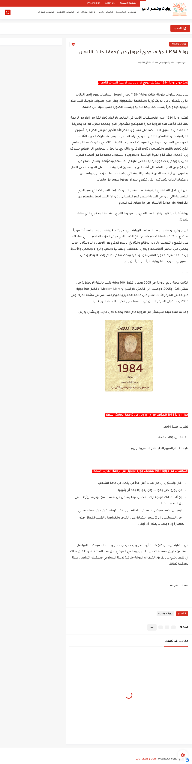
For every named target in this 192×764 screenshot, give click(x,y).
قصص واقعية (65, 12)
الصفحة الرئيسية (128, 3)
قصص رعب (106, 12)
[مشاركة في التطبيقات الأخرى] (152, 627)
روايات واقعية (179, 44)
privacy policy (93, 3)
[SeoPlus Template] (187, 759)
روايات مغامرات (86, 12)
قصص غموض (45, 12)
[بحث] (7, 12)
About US (110, 3)
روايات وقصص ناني (146, 759)
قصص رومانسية (126, 12)
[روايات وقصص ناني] (163, 9)
